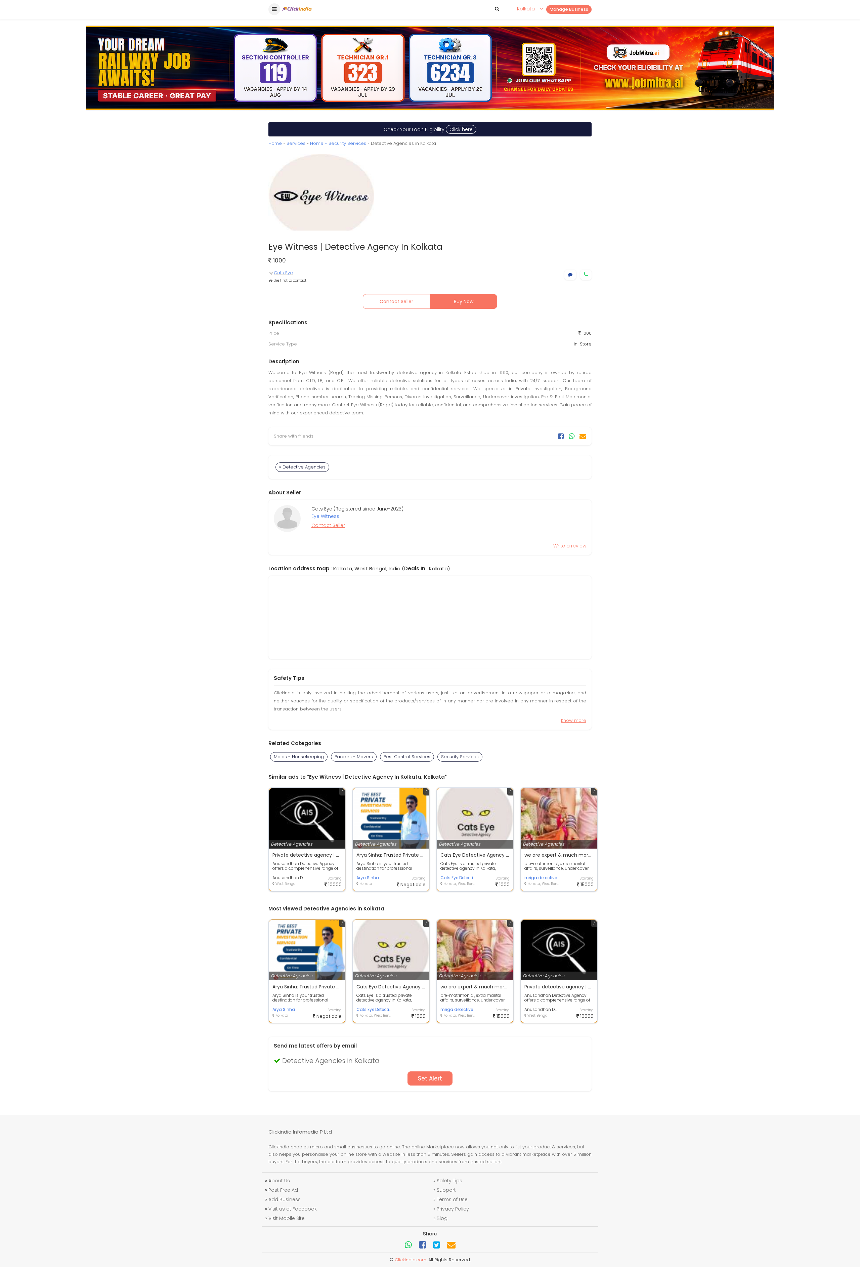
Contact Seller (396, 301)
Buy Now (463, 301)
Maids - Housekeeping (299, 756)
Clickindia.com (410, 1260)
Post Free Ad (283, 1190)
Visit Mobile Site (286, 1218)
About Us (279, 1180)
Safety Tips (449, 1180)
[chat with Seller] (570, 275)
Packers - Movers (354, 756)
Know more (573, 720)
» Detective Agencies (302, 467)
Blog (442, 1218)
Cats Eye (283, 273)
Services (296, 143)
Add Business (284, 1199)
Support (446, 1190)
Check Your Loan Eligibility (428, 129)
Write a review (569, 545)
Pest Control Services (407, 756)
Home (275, 143)
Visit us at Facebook (292, 1208)
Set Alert (430, 1078)
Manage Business (569, 9)
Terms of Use (452, 1199)
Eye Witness (325, 516)
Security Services (460, 756)
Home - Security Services (338, 143)
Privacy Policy (453, 1208)
